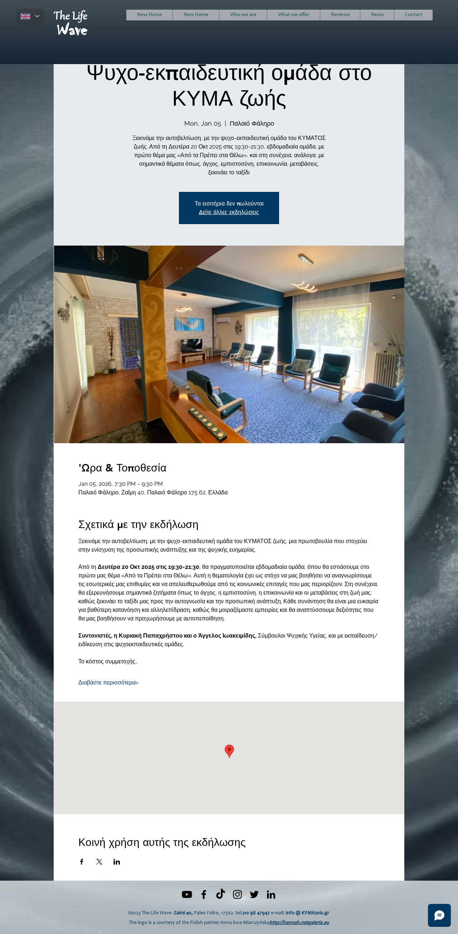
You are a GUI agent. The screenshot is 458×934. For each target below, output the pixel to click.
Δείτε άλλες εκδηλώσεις (229, 212)
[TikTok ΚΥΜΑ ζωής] (220, 894)
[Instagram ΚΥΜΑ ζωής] (237, 894)
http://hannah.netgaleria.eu (299, 922)
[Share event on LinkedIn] (116, 862)
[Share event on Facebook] (81, 862)
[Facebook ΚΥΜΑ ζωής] (204, 894)
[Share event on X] (99, 862)
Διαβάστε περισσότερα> (108, 682)
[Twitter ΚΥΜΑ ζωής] (254, 894)
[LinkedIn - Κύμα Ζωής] (271, 894)
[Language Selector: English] (30, 16)
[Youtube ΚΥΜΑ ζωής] (187, 894)
